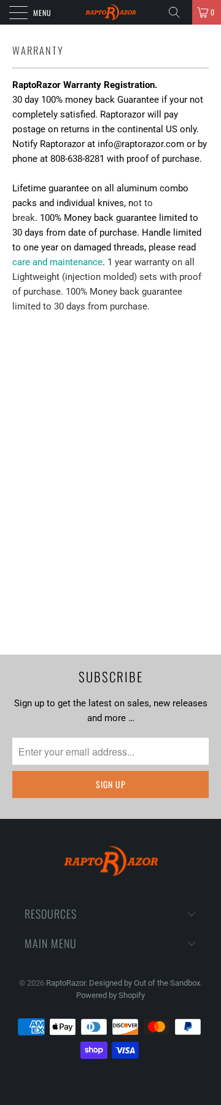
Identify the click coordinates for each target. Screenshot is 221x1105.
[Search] (179, 12)
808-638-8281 (77, 158)
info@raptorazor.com (141, 144)
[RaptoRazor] (110, 12)
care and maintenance (57, 262)
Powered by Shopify (110, 995)
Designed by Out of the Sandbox (144, 982)
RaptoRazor (65, 982)
